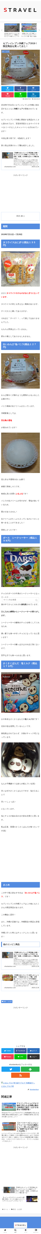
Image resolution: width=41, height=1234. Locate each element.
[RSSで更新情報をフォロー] (20, 1075)
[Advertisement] (20, 193)
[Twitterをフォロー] (10, 1069)
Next (39, 30)
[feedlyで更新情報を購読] (30, 1069)
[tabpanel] (12, 30)
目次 (18, 216)
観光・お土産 (8, 1001)
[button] (37, 600)
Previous (2, 30)
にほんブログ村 (7, 1086)
